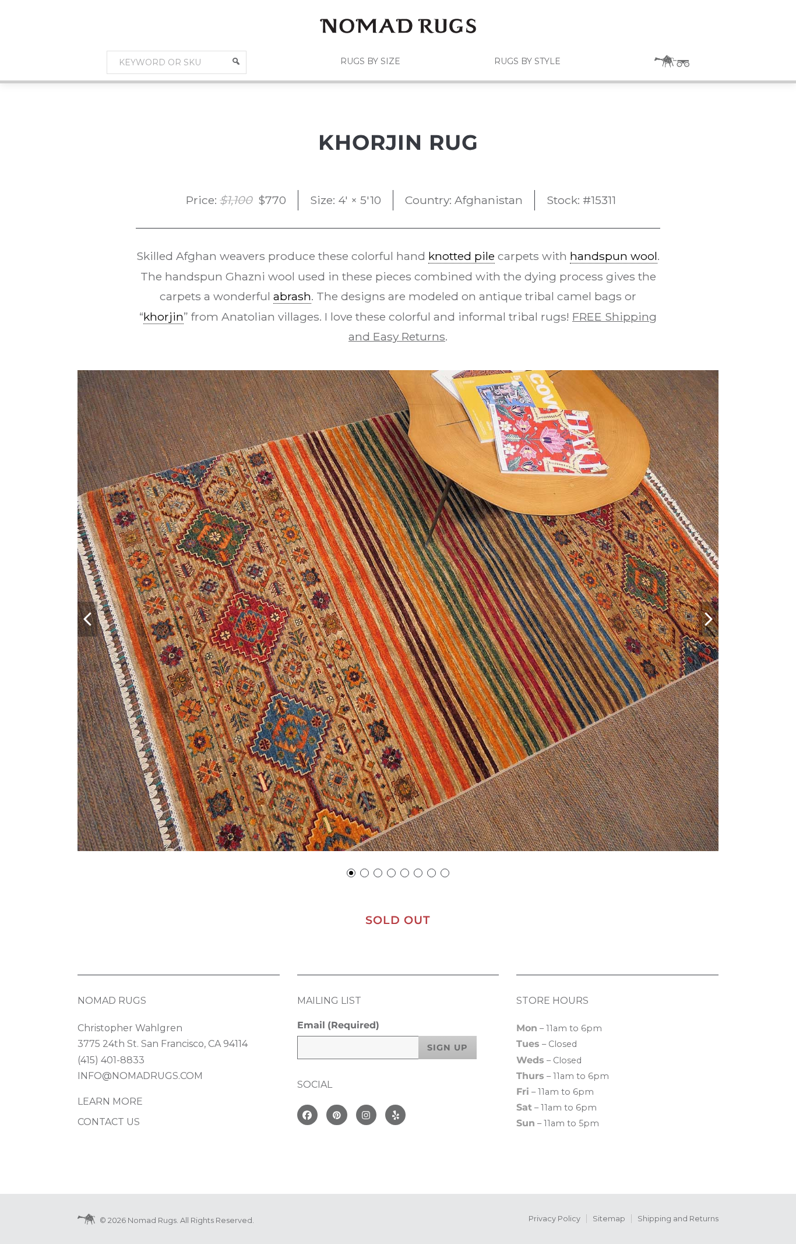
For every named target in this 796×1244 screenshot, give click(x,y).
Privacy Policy (554, 1218)
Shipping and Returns (677, 1218)
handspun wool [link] (613, 256)
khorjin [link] (163, 317)
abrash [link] (292, 296)
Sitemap (609, 1218)
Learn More (110, 1101)
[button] (236, 61)
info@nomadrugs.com (140, 1075)
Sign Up (447, 1047)
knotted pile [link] (461, 256)
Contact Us (109, 1121)
